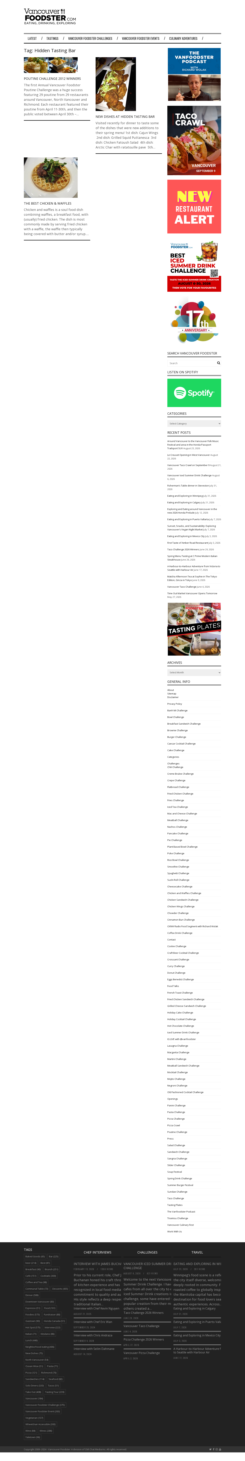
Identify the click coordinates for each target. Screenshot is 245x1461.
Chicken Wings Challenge (181, 906)
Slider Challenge (176, 1165)
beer (30, 1262)
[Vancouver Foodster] (51, 22)
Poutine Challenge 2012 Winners (52, 78)
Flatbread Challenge (178, 787)
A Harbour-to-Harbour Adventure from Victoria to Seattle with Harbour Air (205, 1350)
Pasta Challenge (176, 1112)
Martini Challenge (176, 1059)
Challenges (173, 763)
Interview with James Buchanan (102, 1264)
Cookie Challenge (176, 946)
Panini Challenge (176, 1105)
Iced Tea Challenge (177, 806)
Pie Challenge (174, 840)
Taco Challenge (175, 1198)
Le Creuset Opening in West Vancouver (188, 455)
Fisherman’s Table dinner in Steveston (188, 485)
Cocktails (48, 1275)
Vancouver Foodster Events (140, 38)
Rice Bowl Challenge (178, 860)
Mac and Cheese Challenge (182, 813)
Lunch (31, 1340)
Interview (52, 1327)
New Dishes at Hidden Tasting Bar (125, 116)
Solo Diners (34, 1385)
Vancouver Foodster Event (42, 1411)
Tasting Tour (54, 1392)
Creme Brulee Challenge (180, 773)
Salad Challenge (176, 1145)
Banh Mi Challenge (177, 710)
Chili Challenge (175, 767)
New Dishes (34, 1353)
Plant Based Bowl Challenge (182, 846)
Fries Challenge (175, 800)
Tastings (52, 38)
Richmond (48, 1372)
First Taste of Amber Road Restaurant (187, 542)
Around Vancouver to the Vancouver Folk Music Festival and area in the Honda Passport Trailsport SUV (193, 444)
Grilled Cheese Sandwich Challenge (186, 1006)
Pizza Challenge (176, 1118)
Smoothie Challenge (178, 866)
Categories (173, 756)
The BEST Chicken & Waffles (47, 203)
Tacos (53, 1385)
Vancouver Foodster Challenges (90, 38)
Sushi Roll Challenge (178, 879)
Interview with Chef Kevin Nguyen (96, 1308)
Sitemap (171, 693)
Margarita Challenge (178, 1052)
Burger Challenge (176, 737)
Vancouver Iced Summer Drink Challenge (189, 475)
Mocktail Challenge (177, 1072)
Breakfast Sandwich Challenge (184, 723)
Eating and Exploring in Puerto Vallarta (188, 519)
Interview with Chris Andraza (93, 1335)
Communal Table (36, 1288)
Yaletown (32, 1437)
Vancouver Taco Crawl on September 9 (188, 465)
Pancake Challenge (177, 833)
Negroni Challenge (177, 1085)
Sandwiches (34, 1379)
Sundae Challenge (177, 1191)
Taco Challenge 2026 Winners (183, 549)
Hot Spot (32, 1327)
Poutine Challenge (177, 1132)
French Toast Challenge (180, 992)
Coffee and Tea (36, 1282)
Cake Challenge (175, 750)
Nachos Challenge (177, 826)
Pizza (31, 1372)
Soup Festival (174, 1171)
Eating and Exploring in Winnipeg (185, 495)
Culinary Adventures (183, 38)
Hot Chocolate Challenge (180, 1025)
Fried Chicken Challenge (180, 793)
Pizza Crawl (173, 1125)
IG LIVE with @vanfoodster (181, 1039)
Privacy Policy (174, 703)
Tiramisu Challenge (177, 1218)
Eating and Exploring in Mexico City (186, 536)
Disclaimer (173, 697)
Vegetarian (34, 1417)
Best (45, 1262)
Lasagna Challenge (177, 1045)
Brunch (51, 1269)
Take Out (33, 1392)
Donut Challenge (176, 972)
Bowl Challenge (175, 717)
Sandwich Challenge (178, 1151)
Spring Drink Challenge (179, 1178)
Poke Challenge (175, 853)
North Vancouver (36, 1359)
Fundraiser (52, 1314)
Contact (171, 939)
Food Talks (173, 986)
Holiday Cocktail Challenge (181, 1019)
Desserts (60, 1288)
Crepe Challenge (176, 780)
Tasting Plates (175, 1205)
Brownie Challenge (177, 730)
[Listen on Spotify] (194, 406)
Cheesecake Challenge (179, 886)
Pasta (52, 1366)
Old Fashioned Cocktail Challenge (185, 1092)
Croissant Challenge (178, 959)
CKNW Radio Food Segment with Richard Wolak (192, 926)
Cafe (30, 1275)
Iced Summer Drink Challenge (183, 1032)
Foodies (32, 1314)
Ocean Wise (34, 1366)
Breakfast (33, 1269)
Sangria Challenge (177, 1158)
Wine (30, 1430)
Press (170, 1138)
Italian (30, 1333)
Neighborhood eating (39, 1346)
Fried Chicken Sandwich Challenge (185, 999)
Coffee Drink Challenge (179, 933)
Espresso (32, 1308)
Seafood (55, 1379)
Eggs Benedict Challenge (180, 979)
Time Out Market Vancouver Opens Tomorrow (192, 593)
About (170, 690)
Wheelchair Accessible (40, 1424)
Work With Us (174, 1231)
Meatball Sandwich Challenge (183, 1065)
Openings (172, 1098)
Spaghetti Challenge (178, 873)
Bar (53, 1256)
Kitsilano (47, 1333)
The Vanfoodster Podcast (181, 1211)
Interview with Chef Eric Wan (93, 1322)
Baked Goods (35, 1256)
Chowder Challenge (178, 913)
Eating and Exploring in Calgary (184, 502)
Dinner (31, 1295)
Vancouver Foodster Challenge (45, 1404)
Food (49, 1308)
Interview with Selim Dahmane (94, 1349)
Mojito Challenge (176, 1079)
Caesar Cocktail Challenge (181, 743)
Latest (32, 38)
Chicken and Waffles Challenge (184, 893)
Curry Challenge (176, 966)
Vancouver (34, 1398)
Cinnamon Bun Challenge (181, 919)
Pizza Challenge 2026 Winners (144, 1339)
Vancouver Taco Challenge (181, 586)
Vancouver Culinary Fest (180, 1224)
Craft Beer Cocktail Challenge (183, 952)
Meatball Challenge (177, 820)
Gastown (32, 1321)
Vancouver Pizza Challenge (142, 1353)
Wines (46, 1430)
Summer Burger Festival (180, 1185)
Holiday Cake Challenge (180, 1012)
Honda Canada (54, 1321)
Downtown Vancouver (39, 1301)
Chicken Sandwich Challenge (183, 899)
